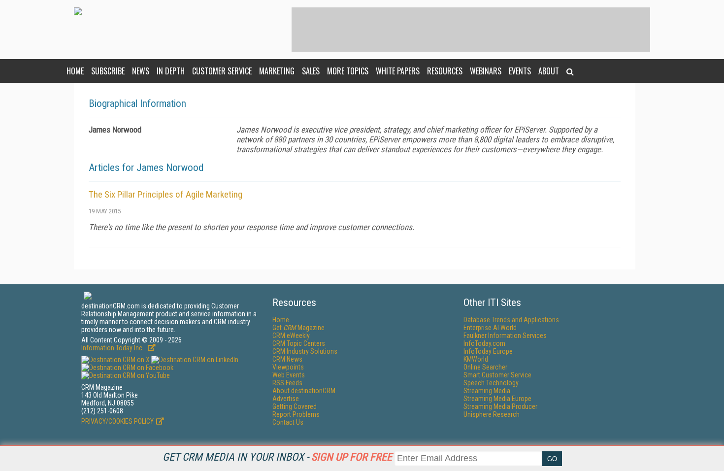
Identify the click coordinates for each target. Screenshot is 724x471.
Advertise (285, 399)
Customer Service (222, 71)
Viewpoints (288, 367)
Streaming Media (486, 391)
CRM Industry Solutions (304, 351)
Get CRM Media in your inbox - (277, 457)
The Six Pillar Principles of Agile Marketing (165, 194)
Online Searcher (485, 367)
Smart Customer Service (497, 375)
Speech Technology (491, 383)
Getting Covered (294, 406)
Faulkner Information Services (505, 335)
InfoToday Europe (488, 351)
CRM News (287, 359)
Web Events (288, 375)
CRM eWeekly (291, 335)
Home (75, 71)
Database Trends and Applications (511, 320)
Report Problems (296, 414)
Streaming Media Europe (497, 399)
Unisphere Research (491, 414)
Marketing (277, 71)
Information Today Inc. (113, 348)
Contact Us (287, 422)
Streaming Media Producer (500, 406)
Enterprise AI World (490, 328)
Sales (311, 71)
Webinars (485, 71)
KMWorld (475, 359)
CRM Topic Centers (298, 343)
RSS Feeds (287, 383)
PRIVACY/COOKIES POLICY (117, 421)
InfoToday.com (484, 343)
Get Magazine (298, 328)
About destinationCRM (303, 391)
